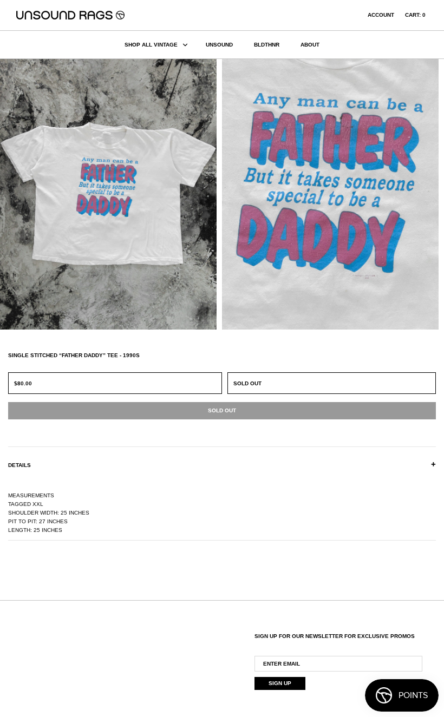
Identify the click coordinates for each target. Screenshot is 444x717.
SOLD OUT (247, 383)
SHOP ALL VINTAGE (151, 45)
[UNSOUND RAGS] (70, 15)
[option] (111, 194)
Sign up (280, 683)
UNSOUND (219, 45)
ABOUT (310, 45)
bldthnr (266, 45)
